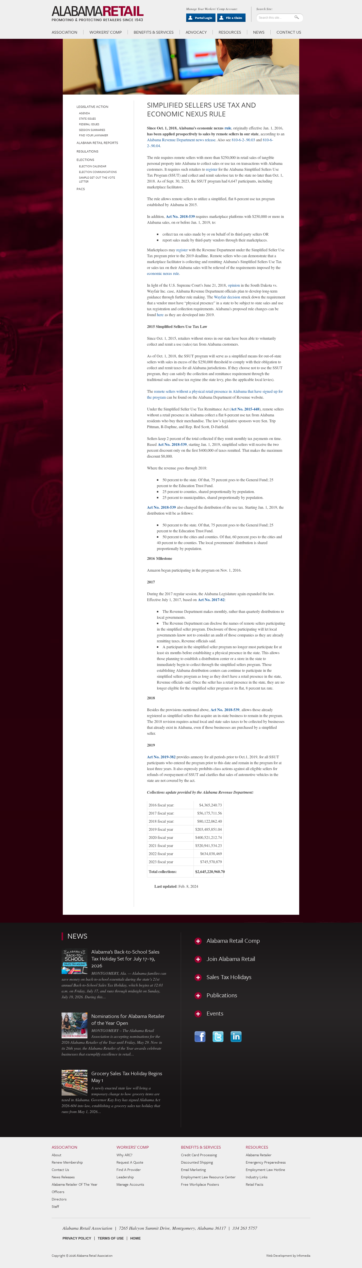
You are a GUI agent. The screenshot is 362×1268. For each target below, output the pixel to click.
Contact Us (289, 32)
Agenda (84, 113)
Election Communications (98, 172)
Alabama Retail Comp (233, 940)
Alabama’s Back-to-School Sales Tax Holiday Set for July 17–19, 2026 (125, 958)
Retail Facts (254, 1184)
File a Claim (234, 17)
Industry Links (256, 1177)
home (135, 1238)
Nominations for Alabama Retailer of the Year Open (128, 1019)
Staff (55, 1206)
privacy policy (77, 1238)
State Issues (87, 118)
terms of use (111, 1238)
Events (215, 1013)
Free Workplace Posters (200, 1184)
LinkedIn (236, 1036)
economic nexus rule (163, 273)
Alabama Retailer (259, 1154)
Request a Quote (129, 1162)
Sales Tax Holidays (229, 977)
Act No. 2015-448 (245, 409)
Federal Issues (89, 124)
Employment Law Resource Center (208, 1177)
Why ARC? (124, 1154)
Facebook (201, 1036)
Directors (59, 1199)
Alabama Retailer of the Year (75, 1184)
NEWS (77, 935)
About (56, 1154)
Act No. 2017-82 (211, 599)
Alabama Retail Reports (97, 142)
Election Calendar (92, 166)
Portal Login (203, 17)
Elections (85, 159)
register (212, 169)
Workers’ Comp (105, 32)
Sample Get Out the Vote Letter (97, 179)
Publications (222, 995)
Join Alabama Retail (231, 959)
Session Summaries (92, 130)
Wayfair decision (227, 296)
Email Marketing (193, 1169)
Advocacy (196, 32)
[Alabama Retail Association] (98, 13)
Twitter (219, 1036)
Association (64, 32)
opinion (234, 285)
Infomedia (303, 1255)
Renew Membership (67, 1162)
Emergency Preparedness (266, 1162)
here (160, 314)
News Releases (63, 1177)
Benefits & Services (154, 32)
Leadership (125, 1177)
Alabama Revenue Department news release (181, 139)
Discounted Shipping (197, 1162)
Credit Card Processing (199, 1154)
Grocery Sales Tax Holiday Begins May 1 (126, 1077)
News (258, 32)
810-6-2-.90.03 (243, 139)
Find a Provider (128, 1169)
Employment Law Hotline (265, 1169)
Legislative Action (92, 106)
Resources (230, 32)
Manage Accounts (130, 1184)
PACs (81, 188)
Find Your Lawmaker (93, 135)
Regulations (87, 151)
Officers (58, 1191)
